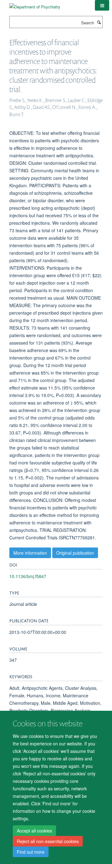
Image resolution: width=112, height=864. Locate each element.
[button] (102, 5)
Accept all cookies (34, 830)
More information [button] (30, 553)
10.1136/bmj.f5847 (27, 576)
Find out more (30, 852)
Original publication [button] (75, 553)
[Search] (99, 22)
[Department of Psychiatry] (34, 4)
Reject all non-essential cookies (48, 841)
